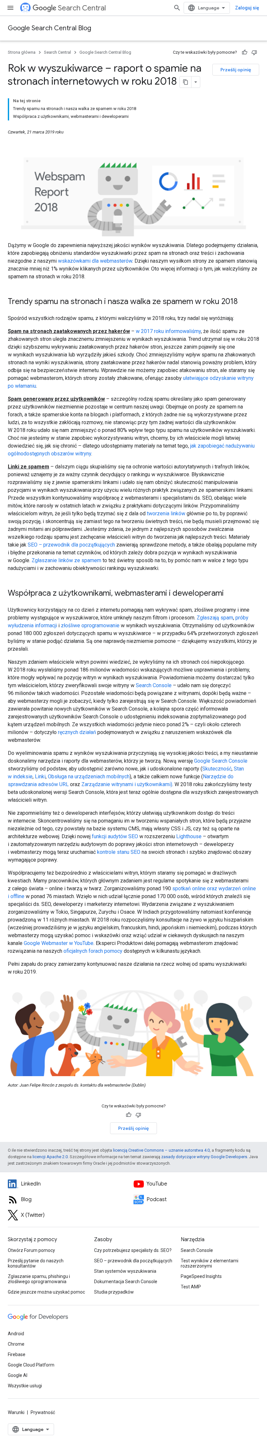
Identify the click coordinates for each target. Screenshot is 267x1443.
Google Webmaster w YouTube (58, 943)
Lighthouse (189, 836)
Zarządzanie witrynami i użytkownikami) (126, 784)
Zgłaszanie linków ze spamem (66, 560)
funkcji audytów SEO (115, 836)
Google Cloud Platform (31, 1364)
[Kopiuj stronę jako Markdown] (185, 82)
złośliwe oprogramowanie (90, 625)
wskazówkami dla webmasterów (95, 261)
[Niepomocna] (254, 52)
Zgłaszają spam (215, 618)
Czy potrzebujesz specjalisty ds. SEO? (133, 1250)
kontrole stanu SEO (118, 852)
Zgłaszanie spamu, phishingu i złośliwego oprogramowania (39, 1279)
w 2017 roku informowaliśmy (168, 331)
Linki (40, 776)
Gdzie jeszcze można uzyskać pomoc (46, 1292)
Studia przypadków (114, 1292)
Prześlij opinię (235, 70)
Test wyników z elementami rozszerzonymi (209, 1263)
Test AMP (191, 1286)
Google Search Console (220, 761)
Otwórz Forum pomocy (31, 1250)
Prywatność (43, 1412)
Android (16, 1333)
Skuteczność (217, 769)
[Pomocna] (244, 52)
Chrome (16, 1344)
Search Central (82, 8)
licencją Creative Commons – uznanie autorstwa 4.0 (161, 1150)
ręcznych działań (77, 732)
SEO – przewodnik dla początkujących (71, 545)
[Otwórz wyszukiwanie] (177, 8)
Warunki (16, 1412)
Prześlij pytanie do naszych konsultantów (35, 1263)
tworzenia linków (166, 513)
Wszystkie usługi (25, 1385)
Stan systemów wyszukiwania (125, 1271)
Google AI (17, 1375)
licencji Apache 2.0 (50, 1156)
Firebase (16, 1354)
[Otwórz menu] (10, 8)
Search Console (154, 685)
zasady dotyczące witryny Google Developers (204, 1156)
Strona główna (21, 52)
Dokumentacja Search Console (125, 1281)
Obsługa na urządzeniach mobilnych (89, 776)
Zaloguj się (247, 7)
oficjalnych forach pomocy (92, 951)
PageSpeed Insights (201, 1276)
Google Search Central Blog (49, 28)
